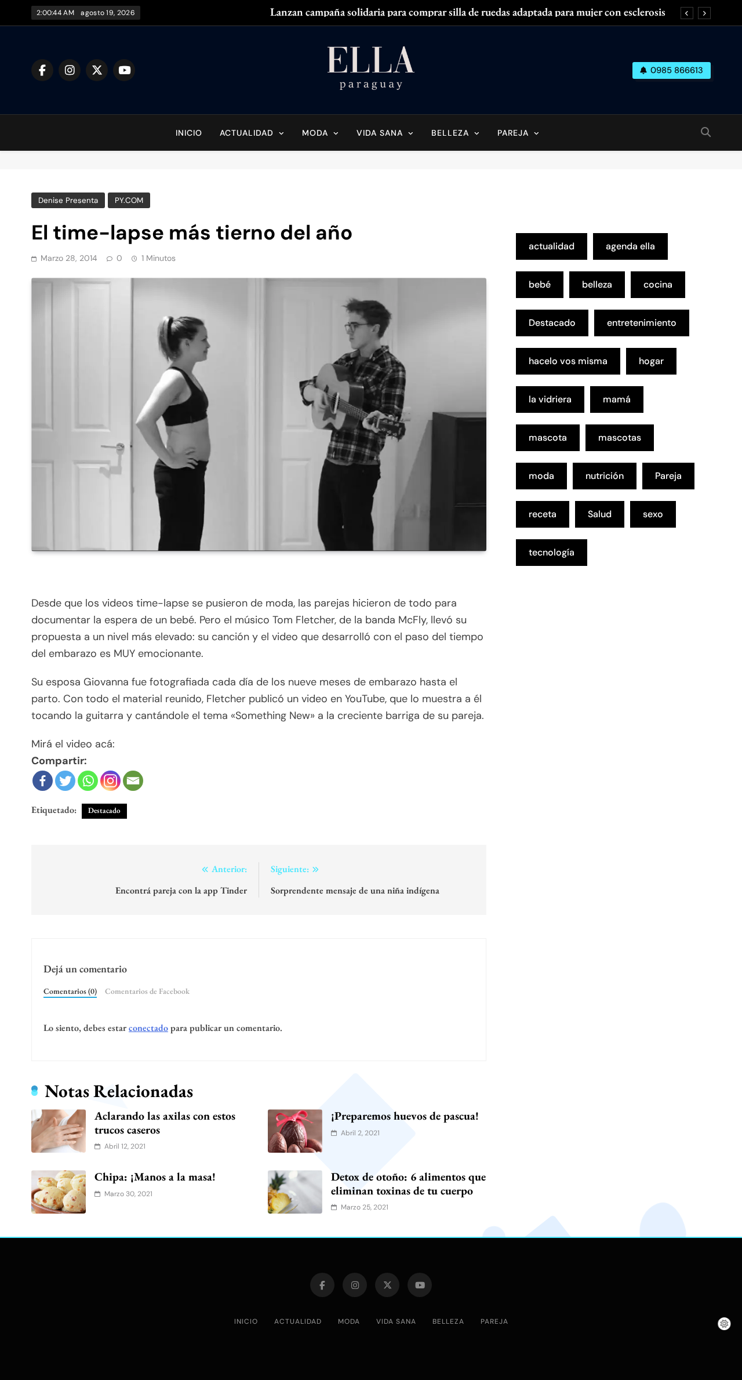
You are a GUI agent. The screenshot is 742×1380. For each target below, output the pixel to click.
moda (541, 476)
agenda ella (630, 246)
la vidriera (550, 399)
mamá (617, 399)
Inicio (189, 133)
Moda (315, 133)
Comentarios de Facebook (147, 991)
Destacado (104, 810)
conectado (148, 1028)
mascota (548, 437)
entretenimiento (641, 323)
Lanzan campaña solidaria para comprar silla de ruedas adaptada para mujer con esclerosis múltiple (467, 12)
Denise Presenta (68, 200)
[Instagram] (110, 781)
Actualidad (247, 133)
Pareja (513, 133)
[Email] (133, 781)
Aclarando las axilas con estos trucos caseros (164, 1122)
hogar (651, 361)
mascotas (619, 437)
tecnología (551, 552)
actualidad (551, 246)
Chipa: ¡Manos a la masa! (155, 1176)
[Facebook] (42, 781)
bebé (540, 284)
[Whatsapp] (88, 781)
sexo (653, 514)
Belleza (450, 133)
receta (542, 514)
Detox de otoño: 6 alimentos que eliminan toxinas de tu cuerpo (408, 1183)
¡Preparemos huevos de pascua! (405, 1115)
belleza (597, 284)
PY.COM (129, 200)
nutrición (604, 476)
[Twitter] (65, 781)
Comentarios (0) (70, 991)
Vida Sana (380, 133)
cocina (657, 284)
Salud (600, 514)
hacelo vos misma (568, 361)
